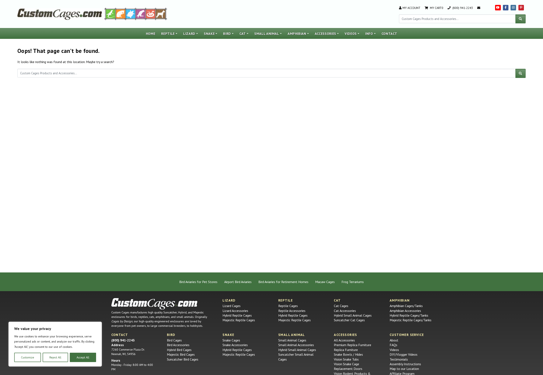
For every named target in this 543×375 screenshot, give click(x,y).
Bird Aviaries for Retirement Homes (283, 282)
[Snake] (151, 13)
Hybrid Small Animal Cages (353, 315)
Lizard (189, 33)
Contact (389, 33)
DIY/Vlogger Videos (403, 354)
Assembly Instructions (405, 364)
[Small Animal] (161, 13)
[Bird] (141, 13)
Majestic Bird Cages (181, 354)
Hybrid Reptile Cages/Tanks (409, 315)
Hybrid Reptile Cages (237, 315)
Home (150, 33)
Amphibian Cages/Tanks (406, 306)
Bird (227, 33)
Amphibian (297, 33)
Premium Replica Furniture (352, 345)
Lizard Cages (232, 306)
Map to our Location (404, 369)
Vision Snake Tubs (346, 359)
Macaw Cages (325, 282)
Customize (27, 357)
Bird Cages (174, 340)
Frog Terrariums (352, 282)
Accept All (83, 357)
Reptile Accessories (291, 311)
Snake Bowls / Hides (348, 354)
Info (369, 33)
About (394, 340)
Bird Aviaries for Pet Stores (198, 282)
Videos (351, 33)
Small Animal (266, 33)
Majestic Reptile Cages (239, 320)
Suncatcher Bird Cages (182, 359)
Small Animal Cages (292, 340)
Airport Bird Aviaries (238, 282)
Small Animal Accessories (296, 345)
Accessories (325, 33)
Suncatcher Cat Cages (349, 320)
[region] (55, 344)
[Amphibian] (131, 13)
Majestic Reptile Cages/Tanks (410, 320)
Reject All (55, 357)
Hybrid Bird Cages (179, 350)
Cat (242, 33)
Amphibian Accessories (405, 311)
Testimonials (399, 359)
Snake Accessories (235, 345)
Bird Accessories (178, 345)
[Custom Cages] (154, 304)
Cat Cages (341, 306)
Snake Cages (231, 340)
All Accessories (344, 340)
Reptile (168, 33)
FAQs (393, 345)
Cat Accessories (345, 311)
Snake (209, 33)
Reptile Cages (288, 306)
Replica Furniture (346, 350)
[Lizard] (110, 13)
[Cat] (121, 13)
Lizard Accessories (235, 311)
